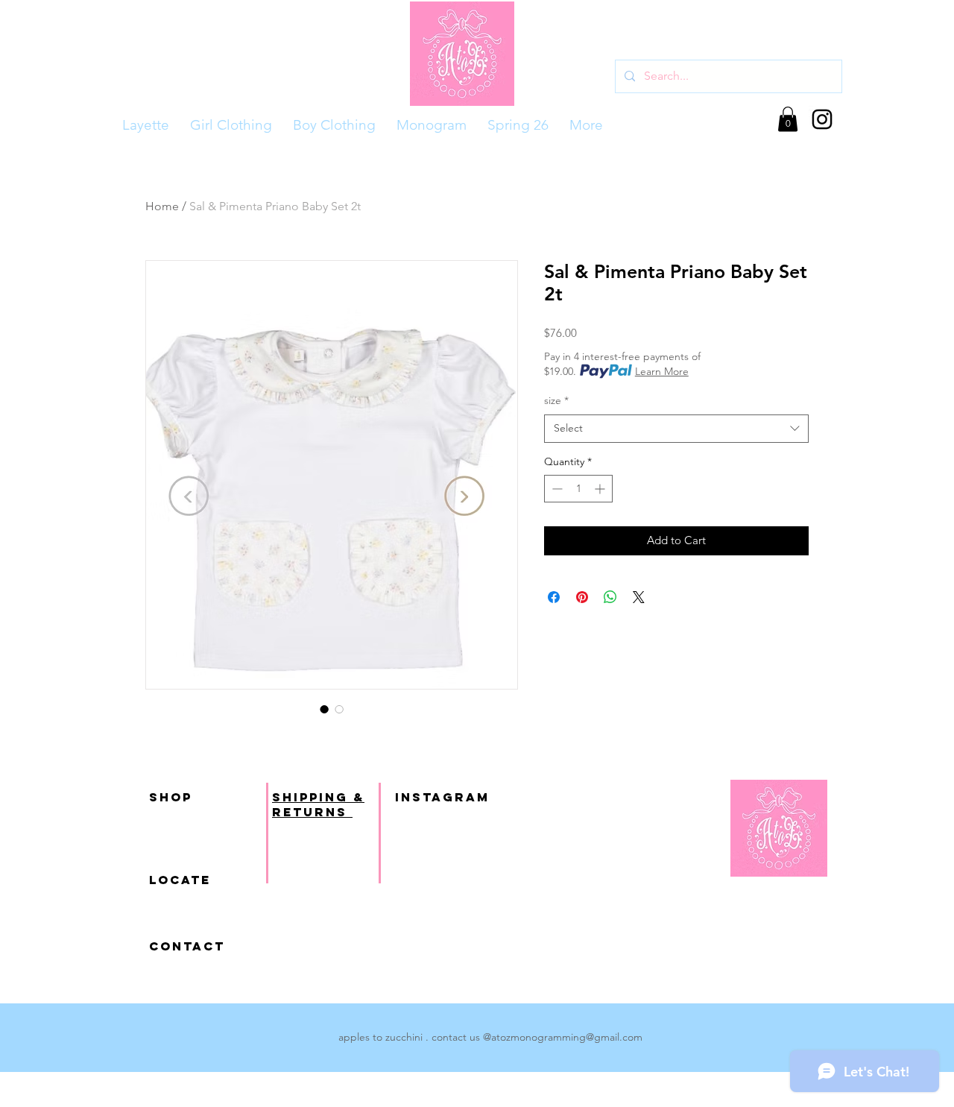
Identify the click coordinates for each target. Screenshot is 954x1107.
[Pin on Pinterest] (582, 597)
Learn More (662, 371)
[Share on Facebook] (554, 597)
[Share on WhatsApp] (610, 597)
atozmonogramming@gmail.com (566, 1037)
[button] (787, 119)
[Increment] (601, 489)
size (556, 400)
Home (162, 206)
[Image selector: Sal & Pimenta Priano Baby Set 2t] (324, 708)
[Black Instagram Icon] (822, 119)
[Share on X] (639, 597)
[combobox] (676, 428)
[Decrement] (555, 489)
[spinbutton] (578, 489)
